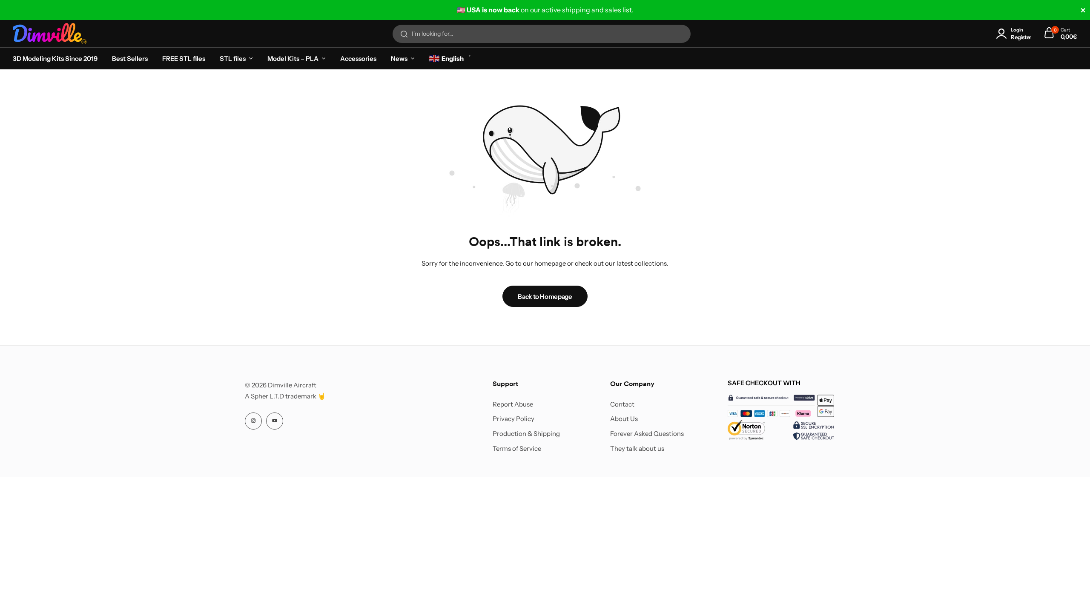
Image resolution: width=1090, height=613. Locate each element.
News (399, 58)
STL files (233, 58)
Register (1021, 37)
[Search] (404, 34)
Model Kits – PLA (292, 58)
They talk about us (637, 449)
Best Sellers (130, 58)
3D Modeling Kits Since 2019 (55, 58)
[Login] (1003, 34)
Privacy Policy (513, 419)
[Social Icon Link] (253, 421)
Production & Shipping (526, 434)
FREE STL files (183, 58)
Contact (622, 404)
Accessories (358, 58)
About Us (624, 419)
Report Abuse (513, 404)
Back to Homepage (545, 296)
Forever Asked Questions (647, 434)
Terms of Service (517, 449)
